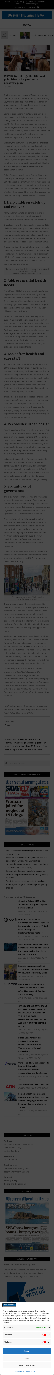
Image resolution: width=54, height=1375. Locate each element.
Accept (27, 1351)
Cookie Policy (19, 1371)
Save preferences (27, 1365)
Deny (27, 1358)
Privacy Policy (31, 1371)
